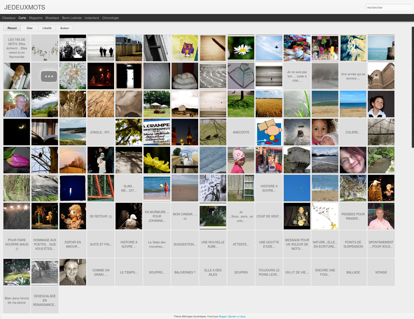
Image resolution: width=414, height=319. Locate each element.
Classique (9, 18)
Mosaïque (52, 18)
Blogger (223, 316)
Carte (22, 18)
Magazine (35, 18)
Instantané (92, 18)
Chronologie (110, 18)
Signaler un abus (236, 316)
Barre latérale (72, 18)
